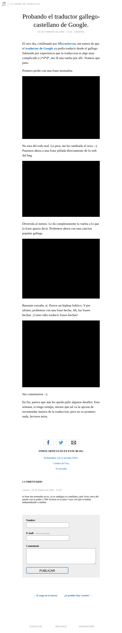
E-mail (38, 533)
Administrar (86, 626)
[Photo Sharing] (61, 138)
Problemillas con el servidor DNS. (61, 458)
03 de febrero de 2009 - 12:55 (54, 32)
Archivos (61, 626)
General (79, 32)
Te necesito (61, 468)
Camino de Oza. (61, 463)
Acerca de (35, 626)
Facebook (48, 442)
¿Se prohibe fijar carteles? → (78, 595)
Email (74, 442)
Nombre (30, 520)
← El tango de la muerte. (46, 595)
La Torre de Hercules (25, 4)
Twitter (61, 442)
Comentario (32, 546)
